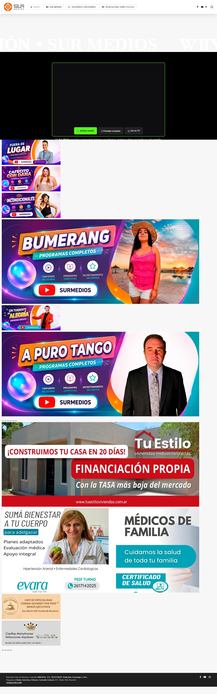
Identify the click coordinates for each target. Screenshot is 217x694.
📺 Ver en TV (134, 131)
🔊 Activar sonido (85, 131)
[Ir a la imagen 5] (13, 420)
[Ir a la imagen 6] (16, 420)
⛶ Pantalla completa (110, 131)
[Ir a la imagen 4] (11, 420)
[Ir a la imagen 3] (8, 420)
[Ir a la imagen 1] (3, 420)
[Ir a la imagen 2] (5, 420)
